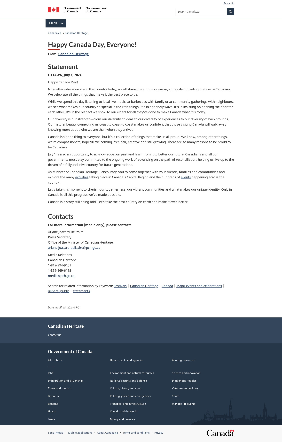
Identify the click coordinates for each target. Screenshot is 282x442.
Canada (167, 286)
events (186, 177)
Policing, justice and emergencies (130, 396)
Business (53, 396)
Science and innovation (186, 373)
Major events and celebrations (199, 286)
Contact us (54, 335)
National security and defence (128, 380)
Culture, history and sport (126, 388)
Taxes (51, 419)
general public (58, 291)
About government (184, 360)
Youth (175, 396)
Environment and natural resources (132, 373)
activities (81, 177)
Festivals (120, 286)
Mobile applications (80, 432)
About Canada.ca (107, 432)
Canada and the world (123, 411)
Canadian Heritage (76, 33)
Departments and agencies (126, 360)
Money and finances (122, 419)
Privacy (158, 432)
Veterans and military (185, 388)
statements (81, 291)
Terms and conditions (136, 432)
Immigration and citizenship (65, 380)
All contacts (55, 360)
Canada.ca (54, 33)
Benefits (53, 404)
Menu (54, 23)
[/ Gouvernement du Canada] (77, 10)
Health (52, 411)
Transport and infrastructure (128, 404)
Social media (55, 432)
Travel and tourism (59, 388)
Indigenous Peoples (184, 380)
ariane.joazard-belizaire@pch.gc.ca (74, 247)
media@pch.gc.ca (61, 275)
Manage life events (183, 404)
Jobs (50, 373)
